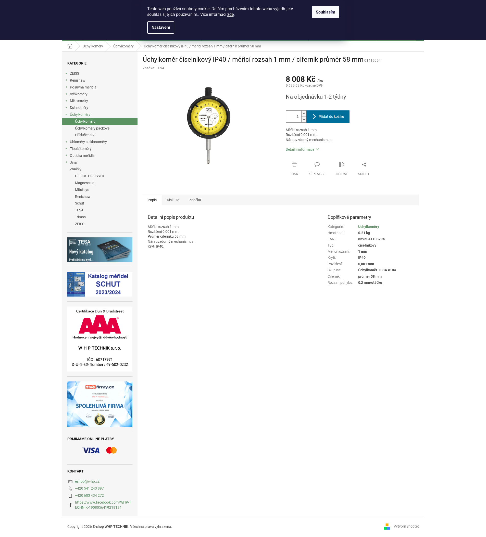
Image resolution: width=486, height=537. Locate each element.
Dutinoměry (79, 108)
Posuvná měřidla (83, 87)
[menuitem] (100, 176)
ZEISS (74, 73)
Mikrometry (79, 101)
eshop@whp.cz (87, 481)
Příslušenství (85, 135)
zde (230, 14)
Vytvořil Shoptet (406, 526)
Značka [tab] (195, 200)
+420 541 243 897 (89, 488)
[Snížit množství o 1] (303, 119)
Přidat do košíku (331, 116)
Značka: (153, 68)
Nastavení (161, 27)
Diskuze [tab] (173, 200)
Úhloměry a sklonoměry (88, 142)
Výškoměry (79, 94)
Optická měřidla (82, 156)
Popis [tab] (152, 200)
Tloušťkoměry (81, 149)
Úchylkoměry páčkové (92, 128)
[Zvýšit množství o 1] (303, 114)
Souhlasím (325, 12)
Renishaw (77, 80)
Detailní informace (300, 149)
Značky (75, 169)
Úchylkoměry (80, 114)
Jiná (73, 162)
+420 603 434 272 (89, 495)
